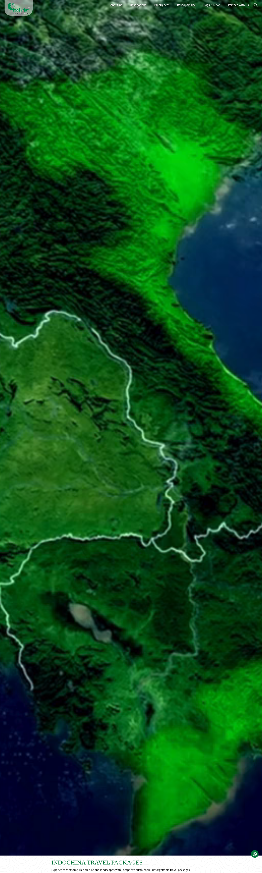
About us (116, 5)
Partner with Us (238, 5)
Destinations (138, 5)
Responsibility (186, 5)
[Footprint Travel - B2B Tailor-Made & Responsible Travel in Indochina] (19, 8)
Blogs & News (211, 5)
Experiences (162, 5)
